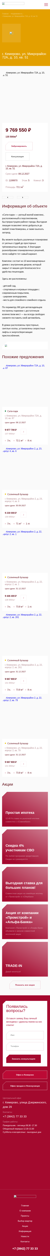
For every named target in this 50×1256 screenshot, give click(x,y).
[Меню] (46, 4)
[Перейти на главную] (13, 4)
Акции (25, 1226)
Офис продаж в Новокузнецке (25, 1086)
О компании (25, 1210)
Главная (5, 14)
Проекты (25, 1216)
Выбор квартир (25, 1221)
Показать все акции (25, 985)
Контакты (25, 1241)
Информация (25, 1231)
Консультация (17, 156)
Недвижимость (16, 14)
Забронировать (19, 146)
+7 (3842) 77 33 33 (15, 1116)
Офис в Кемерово (25, 1075)
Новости (25, 1236)
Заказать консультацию (23, 1059)
